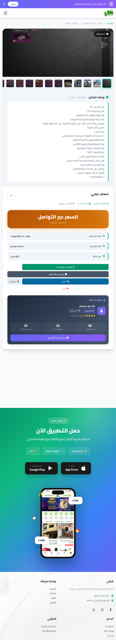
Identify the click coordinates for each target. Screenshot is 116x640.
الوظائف (52, 593)
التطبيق (53, 602)
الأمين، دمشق (65, 203)
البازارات (53, 598)
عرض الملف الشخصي (56, 338)
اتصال (63, 281)
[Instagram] (102, 610)
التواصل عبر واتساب (64, 267)
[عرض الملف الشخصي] (101, 311)
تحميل (13, 4)
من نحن (110, 635)
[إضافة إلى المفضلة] (11, 196)
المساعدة (109, 626)
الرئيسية (110, 23)
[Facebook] (111, 610)
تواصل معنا (109, 630)
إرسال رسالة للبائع (56, 274)
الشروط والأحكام (49, 630)
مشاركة (13, 281)
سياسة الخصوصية (48, 626)
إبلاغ (64, 288)
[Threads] (94, 610)
